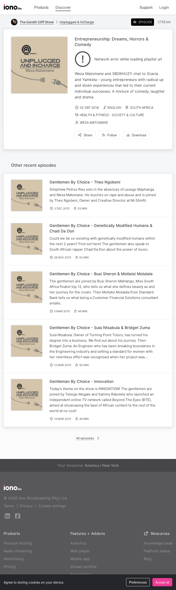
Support (146, 7)
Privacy (26, 506)
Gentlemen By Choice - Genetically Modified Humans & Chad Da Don (101, 228)
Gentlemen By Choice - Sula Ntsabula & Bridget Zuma (100, 327)
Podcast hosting (18, 543)
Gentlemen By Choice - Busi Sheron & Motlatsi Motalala (101, 274)
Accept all (162, 582)
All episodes (85, 438)
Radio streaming (18, 551)
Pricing (10, 566)
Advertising (14, 558)
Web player (80, 551)
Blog (147, 558)
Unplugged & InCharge (77, 22)
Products (41, 7)
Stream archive (83, 566)
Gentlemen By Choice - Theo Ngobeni (85, 182)
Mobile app (80, 558)
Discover (63, 7)
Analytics (78, 543)
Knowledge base (158, 543)
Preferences (138, 582)
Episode (145, 22)
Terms (9, 506)
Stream (164, 22)
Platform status (157, 551)
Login (164, 7)
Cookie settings (52, 506)
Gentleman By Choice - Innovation (81, 381)
